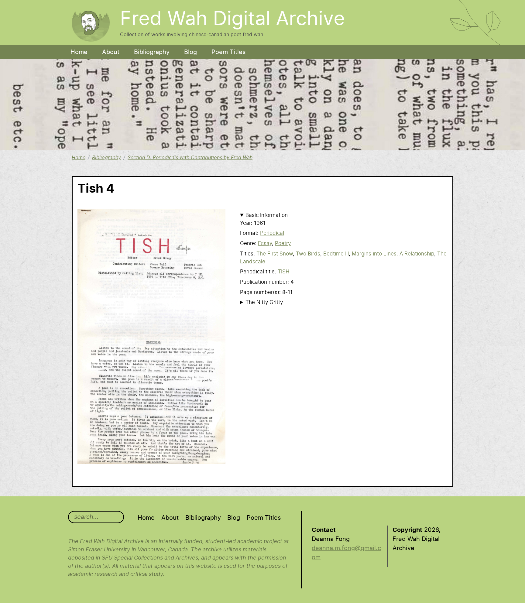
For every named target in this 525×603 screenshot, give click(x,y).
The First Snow (274, 253)
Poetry (283, 243)
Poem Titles (228, 52)
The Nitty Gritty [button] (264, 302)
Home (79, 52)
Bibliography (152, 52)
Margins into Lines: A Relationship (393, 253)
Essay (265, 243)
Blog (190, 52)
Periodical (272, 233)
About (110, 52)
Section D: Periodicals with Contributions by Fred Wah (190, 157)
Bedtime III (336, 253)
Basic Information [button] (266, 215)
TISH (284, 271)
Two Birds (308, 253)
